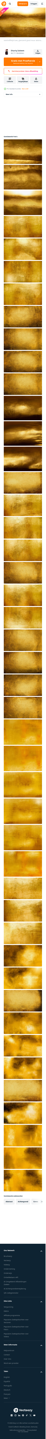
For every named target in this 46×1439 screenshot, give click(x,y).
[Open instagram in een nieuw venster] (15, 1414)
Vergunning (8, 1306)
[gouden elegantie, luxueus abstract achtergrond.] (22, 338)
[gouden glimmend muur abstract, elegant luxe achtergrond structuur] (22, 706)
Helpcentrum (9, 1349)
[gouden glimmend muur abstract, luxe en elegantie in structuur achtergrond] (22, 549)
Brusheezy (8, 1255)
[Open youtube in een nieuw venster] (33, 1414)
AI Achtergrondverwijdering (15, 1287)
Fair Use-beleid (22, 1430)
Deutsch (7, 1389)
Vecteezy (7, 1259)
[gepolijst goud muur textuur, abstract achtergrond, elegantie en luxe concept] (22, 639)
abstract (9, 1200)
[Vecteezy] (3, 3)
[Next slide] (36, 1200)
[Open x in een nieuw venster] (30, 1414)
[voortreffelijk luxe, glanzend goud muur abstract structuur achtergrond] (22, 150)
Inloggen (34, 4)
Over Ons (7, 1358)
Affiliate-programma (12, 1314)
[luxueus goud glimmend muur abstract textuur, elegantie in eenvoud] (22, 504)
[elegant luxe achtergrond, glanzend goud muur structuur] (22, 225)
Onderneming (9, 1268)
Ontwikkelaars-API (11, 1276)
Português (8, 1384)
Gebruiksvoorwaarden (16, 1429)
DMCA (6, 1310)
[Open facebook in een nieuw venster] (11, 1414)
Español (7, 1380)
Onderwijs (8, 1272)
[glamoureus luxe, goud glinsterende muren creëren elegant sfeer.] (22, 783)
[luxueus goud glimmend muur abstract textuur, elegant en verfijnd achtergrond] (22, 571)
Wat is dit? (25, 89)
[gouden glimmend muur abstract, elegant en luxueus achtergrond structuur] (22, 526)
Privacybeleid (31, 1429)
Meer (6, 1397)
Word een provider (11, 1362)
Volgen (37, 53)
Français (7, 1393)
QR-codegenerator (11, 1292)
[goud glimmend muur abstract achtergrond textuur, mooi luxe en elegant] (22, 407)
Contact (7, 1353)
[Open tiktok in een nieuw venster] (26, 1414)
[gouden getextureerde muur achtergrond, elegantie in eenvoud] (22, 293)
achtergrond (23, 1200)
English (7, 1376)
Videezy (7, 1263)
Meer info (9, 93)
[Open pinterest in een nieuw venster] (22, 1414)
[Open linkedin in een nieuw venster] (18, 1414)
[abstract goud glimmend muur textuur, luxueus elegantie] (22, 315)
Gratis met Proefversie (23, 61)
